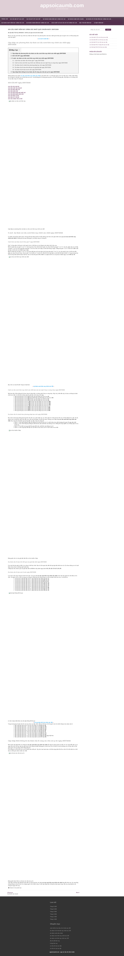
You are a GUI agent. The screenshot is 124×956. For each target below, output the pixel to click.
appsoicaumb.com (62, 5)
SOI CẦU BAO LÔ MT (13, 95)
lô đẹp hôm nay (98, 22)
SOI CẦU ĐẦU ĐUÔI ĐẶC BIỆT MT (17, 92)
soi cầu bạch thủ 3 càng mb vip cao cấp (99, 44)
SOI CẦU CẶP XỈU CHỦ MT (15, 88)
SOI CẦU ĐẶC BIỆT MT (14, 89)
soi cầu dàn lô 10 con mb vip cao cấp (98, 37)
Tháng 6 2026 (53, 906)
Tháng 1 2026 (53, 919)
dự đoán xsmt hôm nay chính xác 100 (12, 22)
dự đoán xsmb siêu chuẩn (76, 19)
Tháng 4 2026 (53, 911)
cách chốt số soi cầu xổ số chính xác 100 (64, 22)
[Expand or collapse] (19, 50)
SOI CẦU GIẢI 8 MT (13, 91)
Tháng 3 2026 (53, 914)
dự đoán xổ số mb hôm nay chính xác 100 (98, 19)
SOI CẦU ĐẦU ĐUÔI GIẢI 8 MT (16, 94)
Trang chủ (4, 19)
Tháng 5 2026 (53, 909)
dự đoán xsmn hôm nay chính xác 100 (54, 19)
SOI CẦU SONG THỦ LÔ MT (15, 98)
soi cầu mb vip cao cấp (17, 19)
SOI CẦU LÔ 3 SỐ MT (13, 97)
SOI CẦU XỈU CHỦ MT (13, 86)
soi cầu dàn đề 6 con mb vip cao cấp (98, 39)
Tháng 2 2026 (53, 916)
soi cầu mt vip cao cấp (33, 19)
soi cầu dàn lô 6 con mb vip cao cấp (98, 42)
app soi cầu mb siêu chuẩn (36, 32)
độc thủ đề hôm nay (85, 22)
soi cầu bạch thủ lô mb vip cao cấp (98, 47)
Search (108, 29)
